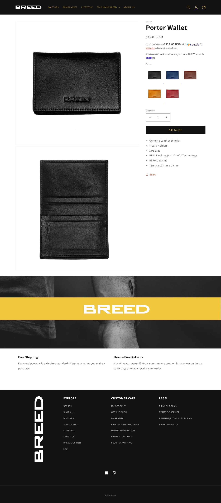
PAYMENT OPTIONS (121, 436)
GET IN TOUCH (119, 412)
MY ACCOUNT (118, 406)
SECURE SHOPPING (121, 442)
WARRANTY (117, 418)
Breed (113, 495)
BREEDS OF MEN (72, 442)
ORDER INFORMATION (123, 430)
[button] (108, 7)
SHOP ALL (68, 412)
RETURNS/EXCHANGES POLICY (175, 418)
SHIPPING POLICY (169, 424)
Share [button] (153, 174)
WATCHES (68, 418)
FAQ (65, 448)
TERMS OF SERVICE (169, 412)
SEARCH (67, 406)
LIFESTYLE (69, 430)
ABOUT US (69, 436)
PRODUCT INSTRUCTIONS (125, 424)
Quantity (150, 110)
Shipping (150, 48)
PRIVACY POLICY (168, 406)
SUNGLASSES (70, 424)
